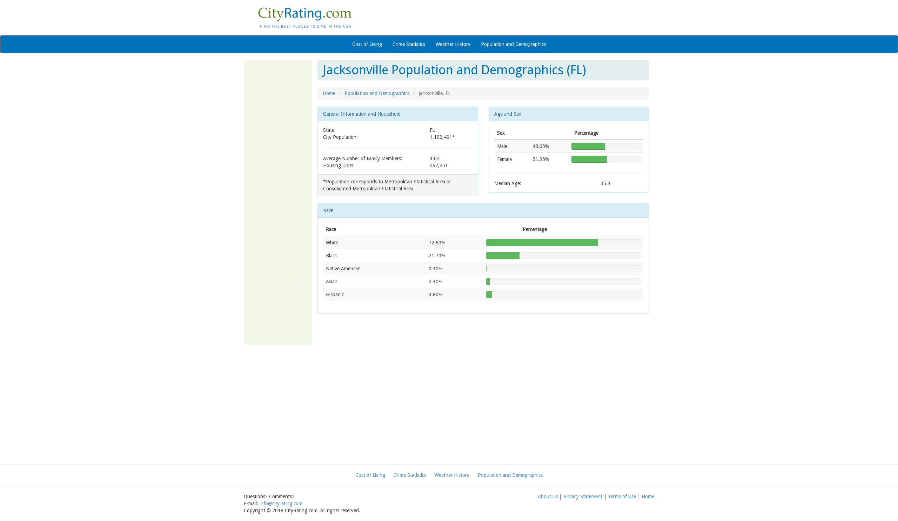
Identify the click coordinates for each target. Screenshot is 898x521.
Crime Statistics (409, 44)
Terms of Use (622, 496)
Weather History (453, 44)
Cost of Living (367, 44)
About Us (548, 496)
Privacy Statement (582, 496)
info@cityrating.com (281, 503)
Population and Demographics (513, 44)
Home (329, 93)
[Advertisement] (278, 172)
